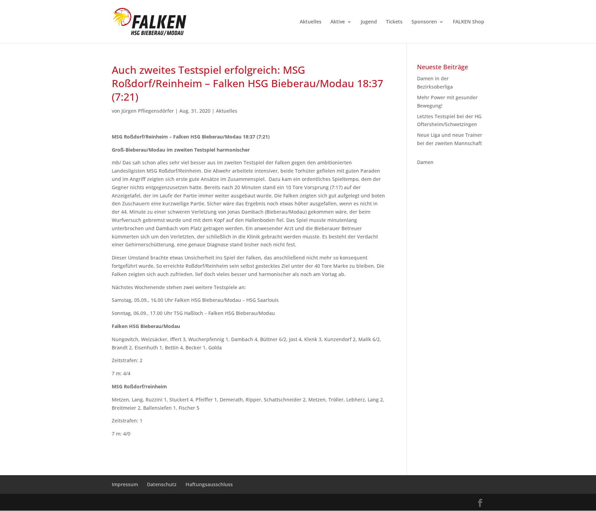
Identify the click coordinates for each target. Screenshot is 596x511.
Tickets (394, 22)
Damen (425, 162)
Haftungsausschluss (209, 484)
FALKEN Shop (468, 22)
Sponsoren (424, 22)
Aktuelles (310, 22)
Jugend (369, 22)
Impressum (125, 484)
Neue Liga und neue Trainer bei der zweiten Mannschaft (449, 143)
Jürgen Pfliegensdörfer (147, 111)
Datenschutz (162, 484)
